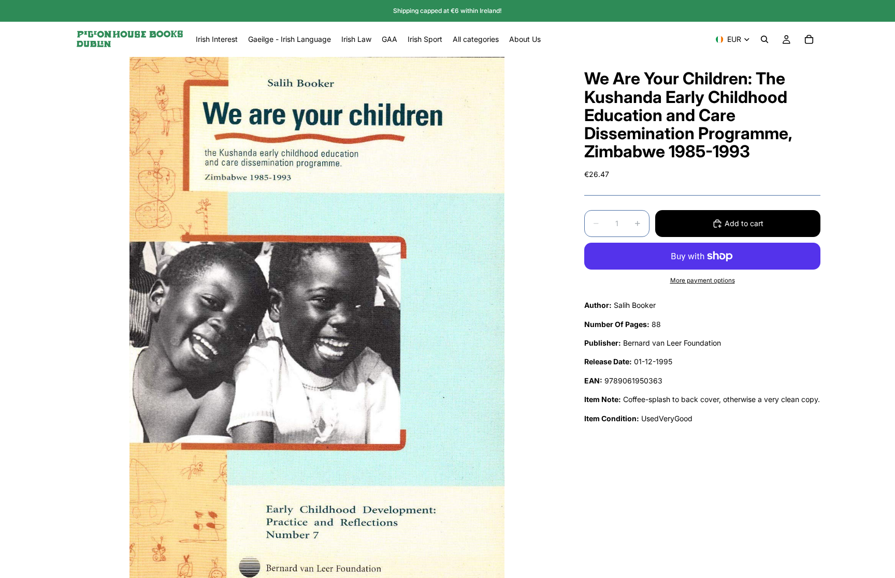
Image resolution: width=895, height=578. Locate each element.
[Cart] (809, 39)
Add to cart (744, 223)
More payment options (702, 280)
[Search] (764, 39)
